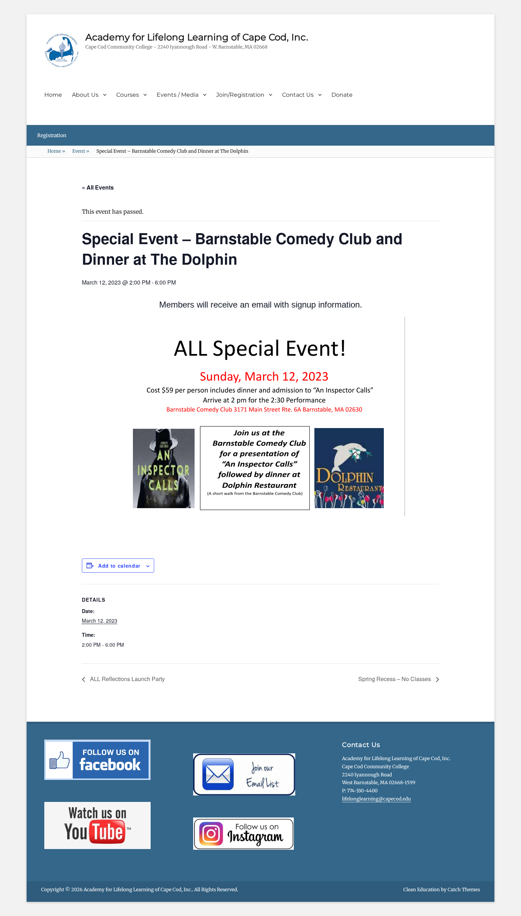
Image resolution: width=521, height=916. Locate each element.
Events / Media (177, 94)
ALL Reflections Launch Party (127, 679)
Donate (342, 94)
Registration (51, 135)
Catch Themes (464, 890)
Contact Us (298, 94)
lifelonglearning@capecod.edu (376, 799)
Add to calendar (119, 565)
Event (80, 151)
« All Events (98, 187)
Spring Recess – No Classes (395, 679)
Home (53, 94)
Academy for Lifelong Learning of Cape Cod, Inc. (196, 37)
